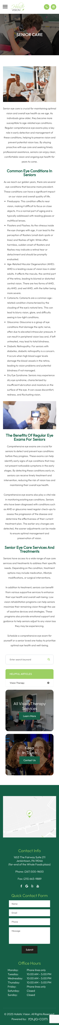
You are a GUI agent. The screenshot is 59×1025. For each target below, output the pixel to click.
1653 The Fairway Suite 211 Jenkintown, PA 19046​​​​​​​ (29, 858)
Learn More (29, 715)
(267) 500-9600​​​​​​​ (34, 871)
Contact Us (29, 760)
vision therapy (17, 682)
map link (8, 797)
